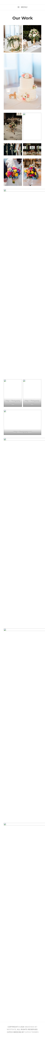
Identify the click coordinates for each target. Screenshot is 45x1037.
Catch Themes (31, 1032)
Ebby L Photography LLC (23, 432)
